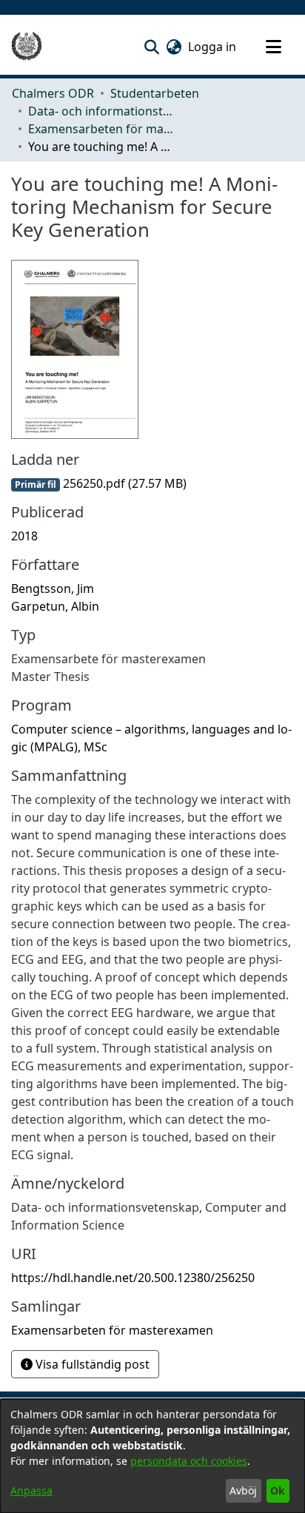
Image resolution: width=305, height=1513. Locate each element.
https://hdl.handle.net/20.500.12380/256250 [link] (133, 1277)
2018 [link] (24, 536)
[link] (99, 483)
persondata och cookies (188, 1461)
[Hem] (26, 46)
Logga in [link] (213, 46)
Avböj (243, 1490)
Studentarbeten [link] (154, 93)
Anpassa (31, 1490)
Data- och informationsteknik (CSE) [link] (102, 111)
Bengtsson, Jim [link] (52, 588)
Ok (277, 1490)
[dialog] (152, 1456)
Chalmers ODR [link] (53, 93)
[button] (151, 47)
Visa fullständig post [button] (91, 1364)
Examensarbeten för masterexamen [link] (102, 129)
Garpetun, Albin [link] (55, 606)
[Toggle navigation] (273, 47)
